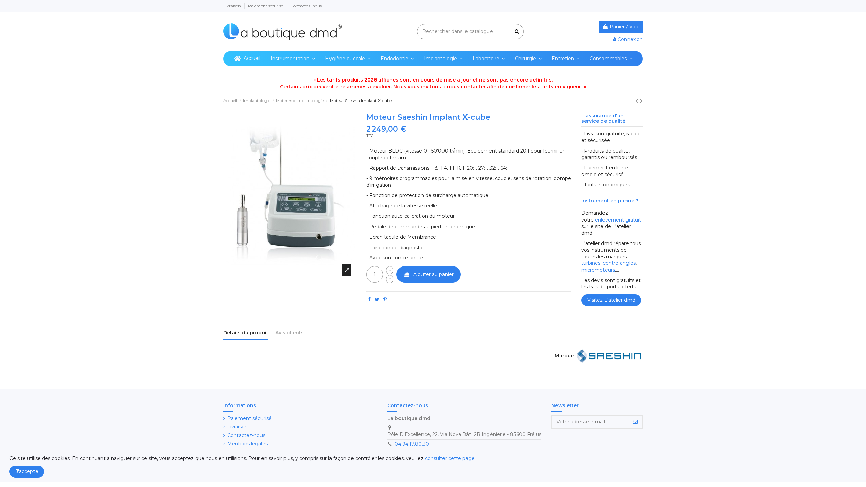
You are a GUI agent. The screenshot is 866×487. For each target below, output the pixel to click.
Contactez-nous (306, 5)
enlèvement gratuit (618, 220)
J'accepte (27, 471)
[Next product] (641, 101)
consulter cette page (450, 458)
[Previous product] (637, 101)
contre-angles (619, 263)
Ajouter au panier (433, 274)
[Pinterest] (385, 299)
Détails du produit (245, 333)
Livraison (232, 5)
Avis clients (289, 333)
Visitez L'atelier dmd (611, 300)
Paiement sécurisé (266, 5)
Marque (564, 356)
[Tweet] (377, 299)
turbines (590, 263)
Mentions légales (247, 444)
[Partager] (369, 299)
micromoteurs (598, 270)
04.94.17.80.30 (412, 444)
